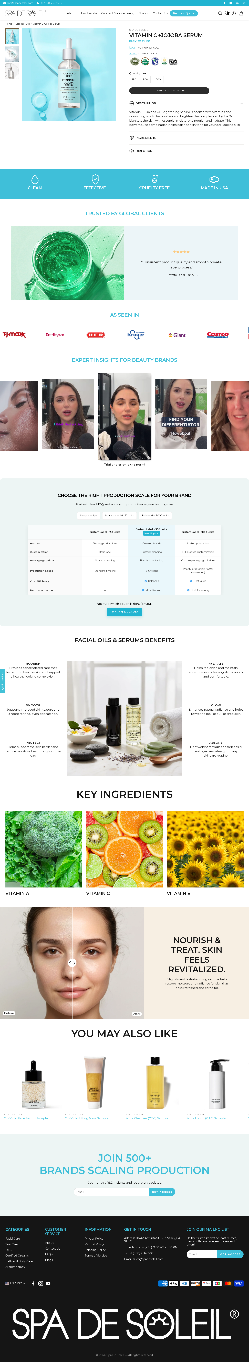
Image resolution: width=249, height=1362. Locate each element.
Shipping (133, 53)
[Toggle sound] (144, 453)
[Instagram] (40, 1283)
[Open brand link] (38, 335)
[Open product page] (33, 1082)
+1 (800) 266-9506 (51, 3)
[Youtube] (48, 1283)
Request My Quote (124, 612)
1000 (158, 79)
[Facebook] (33, 1283)
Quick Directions (2, 681)
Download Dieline (169, 90)
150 (134, 79)
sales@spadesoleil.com (148, 1259)
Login (133, 47)
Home (8, 23)
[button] (220, 13)
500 (145, 79)
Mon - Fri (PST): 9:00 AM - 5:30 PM (155, 1247)
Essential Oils (23, 23)
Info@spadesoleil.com (20, 3)
